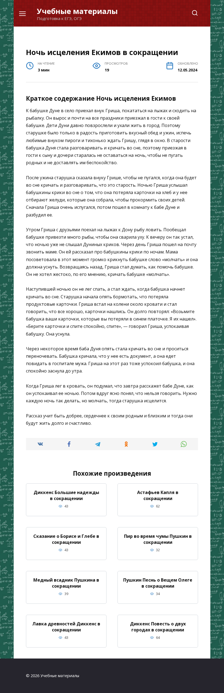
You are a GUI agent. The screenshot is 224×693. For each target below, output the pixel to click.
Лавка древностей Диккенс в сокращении (66, 626)
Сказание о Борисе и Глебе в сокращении (66, 539)
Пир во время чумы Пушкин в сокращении (158, 539)
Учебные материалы (77, 11)
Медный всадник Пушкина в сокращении (66, 583)
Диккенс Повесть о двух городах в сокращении (158, 626)
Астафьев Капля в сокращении (157, 495)
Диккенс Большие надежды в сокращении (66, 495)
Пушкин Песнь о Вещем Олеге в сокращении (157, 583)
